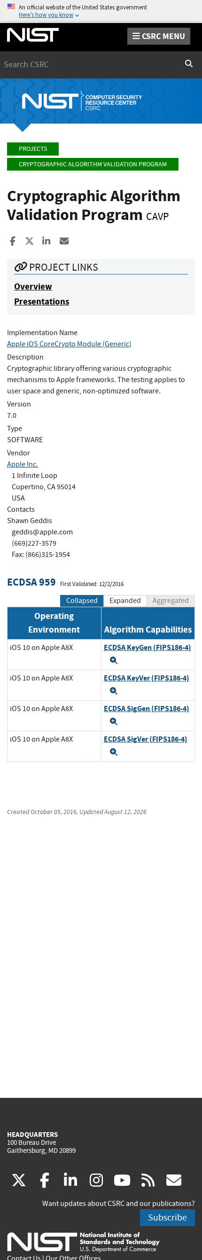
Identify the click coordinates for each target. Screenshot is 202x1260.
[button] (114, 660)
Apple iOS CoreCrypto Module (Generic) (69, 344)
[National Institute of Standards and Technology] (83, 1241)
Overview (33, 286)
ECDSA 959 (31, 582)
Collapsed (82, 600)
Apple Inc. (22, 464)
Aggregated (171, 600)
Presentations (41, 301)
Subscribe (167, 1217)
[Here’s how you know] (101, 11)
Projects (33, 148)
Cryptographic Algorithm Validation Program (93, 164)
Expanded (125, 600)
